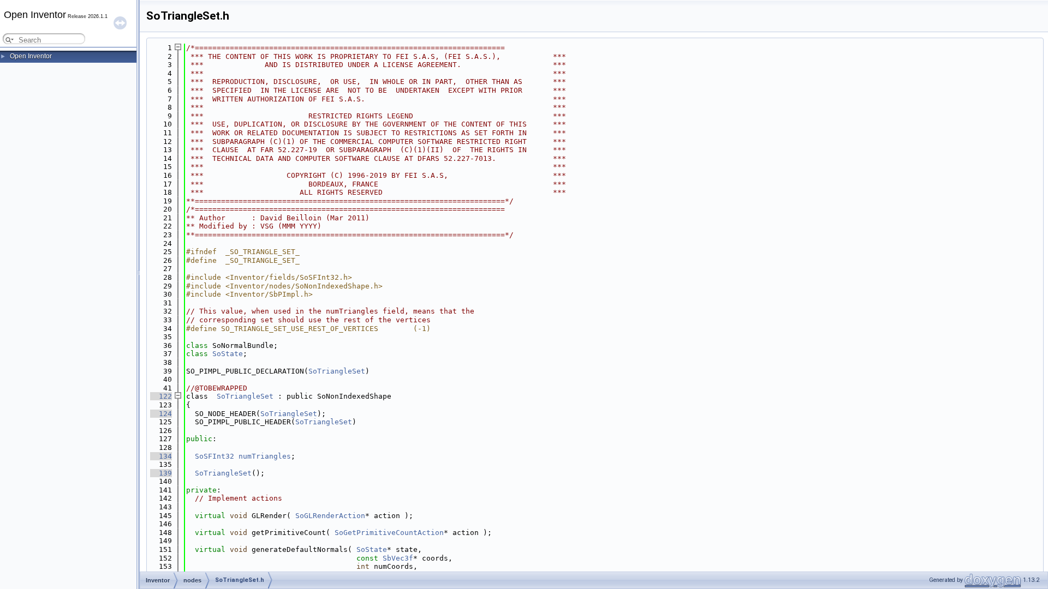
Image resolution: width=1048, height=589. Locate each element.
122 (161, 396)
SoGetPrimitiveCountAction (389, 532)
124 (161, 414)
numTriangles (265, 456)
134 (161, 456)
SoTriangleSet (336, 371)
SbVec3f (398, 558)
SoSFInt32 (214, 456)
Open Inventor (31, 56)
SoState (227, 354)
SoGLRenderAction (330, 516)
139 (161, 473)
